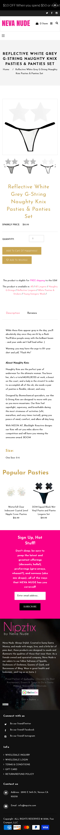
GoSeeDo (29, 679)
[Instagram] (57, 13)
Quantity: (8, 239)
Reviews (32, 313)
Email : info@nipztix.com (23, 805)
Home (6, 69)
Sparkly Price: (11, 225)
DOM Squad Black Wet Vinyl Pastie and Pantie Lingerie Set (44, 510)
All (31, 287)
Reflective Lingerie (26, 290)
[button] (55, 5)
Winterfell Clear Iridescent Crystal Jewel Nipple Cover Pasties (16, 510)
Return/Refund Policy (19, 774)
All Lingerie (40, 287)
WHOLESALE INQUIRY (17, 755)
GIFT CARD (11, 769)
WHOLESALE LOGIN (16, 760)
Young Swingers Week (34, 294)
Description (13, 313)
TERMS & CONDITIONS (17, 765)
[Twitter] (48, 13)
